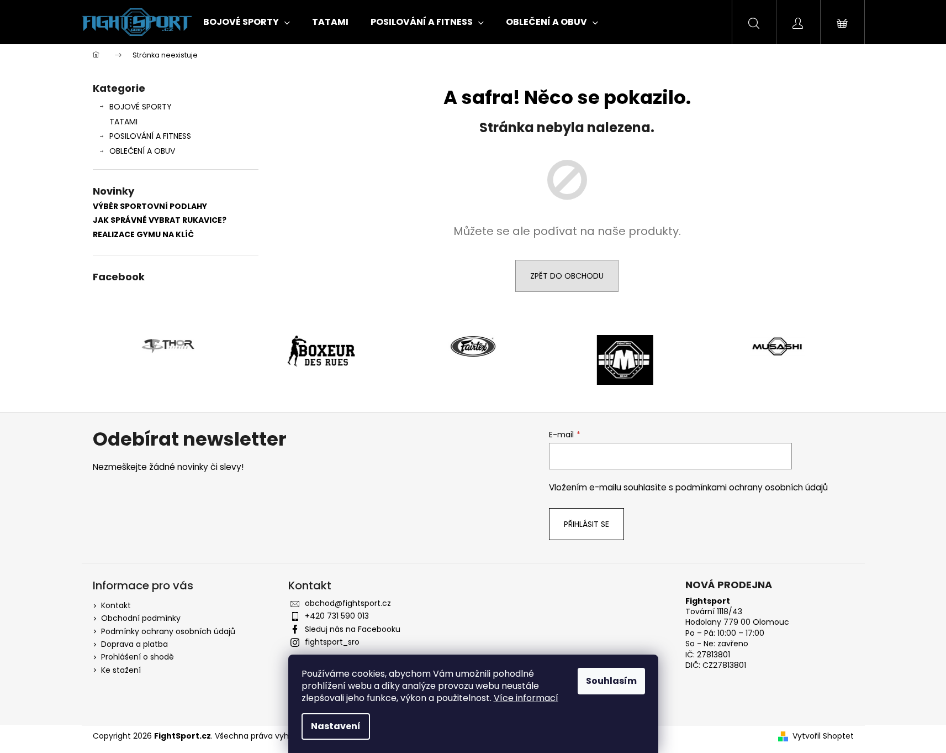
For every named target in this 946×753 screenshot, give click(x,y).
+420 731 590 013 (337, 615)
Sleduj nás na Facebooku (352, 629)
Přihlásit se (586, 524)
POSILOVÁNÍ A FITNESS (150, 136)
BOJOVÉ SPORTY (140, 106)
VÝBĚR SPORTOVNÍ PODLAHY (150, 206)
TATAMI (123, 121)
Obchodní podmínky (141, 618)
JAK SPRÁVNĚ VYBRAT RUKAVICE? (159, 220)
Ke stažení (121, 670)
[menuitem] (246, 22)
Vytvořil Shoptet (823, 736)
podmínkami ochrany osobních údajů (751, 487)
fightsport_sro (332, 641)
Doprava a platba (134, 644)
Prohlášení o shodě (137, 656)
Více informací (526, 698)
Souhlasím (611, 680)
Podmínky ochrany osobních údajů (168, 631)
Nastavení (336, 726)
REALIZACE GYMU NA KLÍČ (143, 235)
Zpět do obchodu (567, 275)
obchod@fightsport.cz (348, 603)
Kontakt (116, 605)
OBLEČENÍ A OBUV (142, 150)
